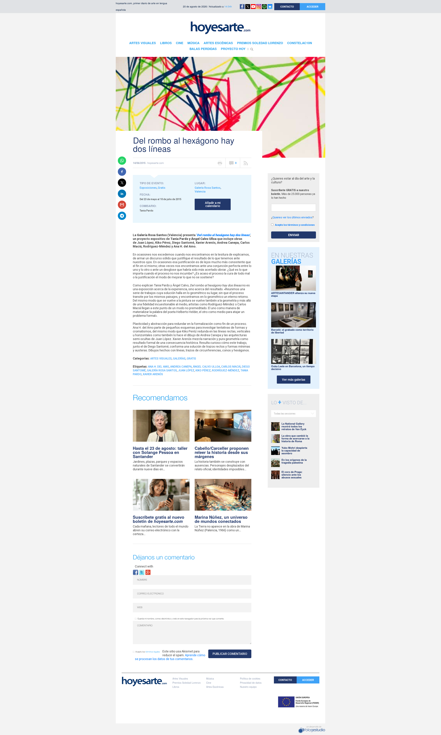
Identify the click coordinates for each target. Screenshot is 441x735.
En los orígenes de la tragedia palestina (294, 461)
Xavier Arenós (153, 374)
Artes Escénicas (215, 686)
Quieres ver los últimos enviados (292, 217)
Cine (208, 682)
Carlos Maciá (231, 366)
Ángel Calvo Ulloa (206, 366)
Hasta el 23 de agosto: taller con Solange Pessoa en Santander (160, 452)
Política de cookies (250, 678)
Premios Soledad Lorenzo (186, 682)
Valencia (200, 191)
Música (210, 678)
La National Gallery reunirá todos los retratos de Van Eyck (293, 426)
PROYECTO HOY (233, 49)
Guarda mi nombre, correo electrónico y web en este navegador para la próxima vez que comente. (180, 619)
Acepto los (147, 652)
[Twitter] (142, 572)
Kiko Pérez (203, 370)
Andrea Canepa (181, 366)
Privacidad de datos (250, 682)
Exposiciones (148, 187)
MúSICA (193, 43)
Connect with (144, 566)
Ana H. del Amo (158, 366)
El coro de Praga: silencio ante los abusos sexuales (291, 474)
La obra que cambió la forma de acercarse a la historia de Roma (295, 438)
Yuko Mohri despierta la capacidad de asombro (294, 450)
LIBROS (166, 43)
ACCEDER (312, 6)
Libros (175, 686)
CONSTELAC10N (299, 43)
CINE (179, 43)
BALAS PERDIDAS (203, 49)
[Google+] (148, 572)
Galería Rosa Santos (207, 187)
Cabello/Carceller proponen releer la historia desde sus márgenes (222, 452)
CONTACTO (287, 6)
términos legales (153, 652)
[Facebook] (135, 572)
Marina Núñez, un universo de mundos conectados (221, 519)
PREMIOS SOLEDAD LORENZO (260, 43)
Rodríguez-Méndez (225, 370)
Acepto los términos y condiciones (295, 225)
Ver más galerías (293, 379)
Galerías (179, 358)
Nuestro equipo (248, 686)
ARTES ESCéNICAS (218, 43)
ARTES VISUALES (142, 43)
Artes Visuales (161, 358)
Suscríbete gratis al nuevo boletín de (158, 519)
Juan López (186, 370)
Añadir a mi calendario (212, 204)
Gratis (161, 187)
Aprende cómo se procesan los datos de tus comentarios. (170, 657)
